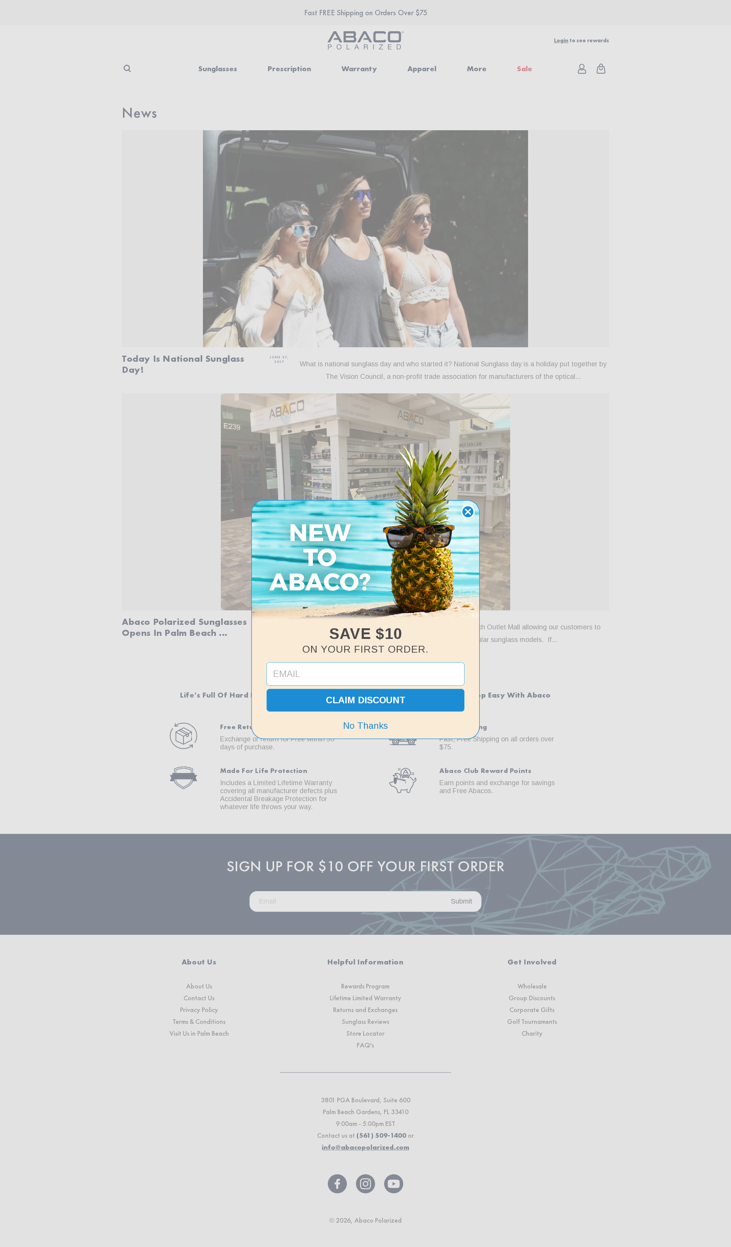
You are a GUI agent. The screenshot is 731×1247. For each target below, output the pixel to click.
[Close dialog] (468, 512)
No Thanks (365, 725)
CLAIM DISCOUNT (365, 700)
